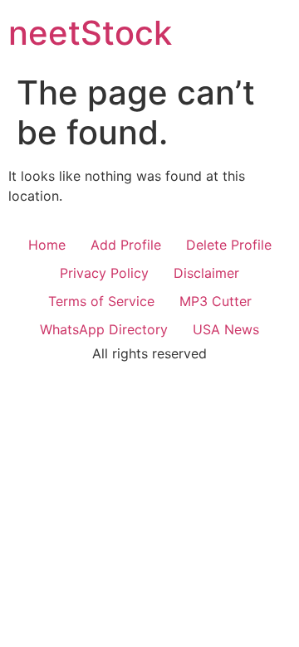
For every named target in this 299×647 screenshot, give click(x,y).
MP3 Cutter (215, 301)
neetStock (90, 32)
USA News (226, 329)
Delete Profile (229, 244)
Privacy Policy (104, 273)
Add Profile (126, 244)
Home (47, 244)
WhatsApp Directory (104, 329)
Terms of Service (101, 301)
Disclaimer (206, 273)
